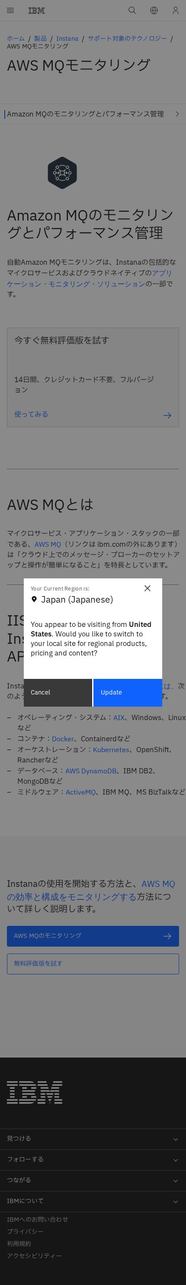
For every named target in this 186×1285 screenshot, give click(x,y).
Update (111, 692)
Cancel (40, 692)
